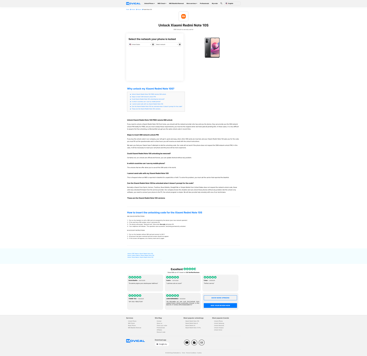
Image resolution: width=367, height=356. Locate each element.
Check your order (162, 325)
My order (215, 3)
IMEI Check (161, 3)
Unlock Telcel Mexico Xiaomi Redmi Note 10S (140, 257)
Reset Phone (132, 325)
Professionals (204, 3)
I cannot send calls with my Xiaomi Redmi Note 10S (147, 104)
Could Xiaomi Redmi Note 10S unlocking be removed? (148, 99)
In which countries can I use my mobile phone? (146, 101)
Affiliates (159, 330)
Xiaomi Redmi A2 (190, 325)
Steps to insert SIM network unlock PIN (144, 96)
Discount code (161, 332)
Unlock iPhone (218, 321)
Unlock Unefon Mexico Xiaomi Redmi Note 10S (140, 255)
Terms (183, 353)
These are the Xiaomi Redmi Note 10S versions (146, 109)
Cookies (199, 353)
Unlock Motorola (219, 325)
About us (159, 323)
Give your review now (220, 305)
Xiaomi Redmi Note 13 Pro (193, 327)
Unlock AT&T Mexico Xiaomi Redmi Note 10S (140, 253)
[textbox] (140, 44)
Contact (159, 321)
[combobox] (140, 44)
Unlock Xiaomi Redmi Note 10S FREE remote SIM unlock (149, 94)
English (230, 3)
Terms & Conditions (191, 353)
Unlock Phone (148, 3)
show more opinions (220, 298)
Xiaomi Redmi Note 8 (191, 323)
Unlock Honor (218, 330)
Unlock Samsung (219, 323)
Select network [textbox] (160, 44)
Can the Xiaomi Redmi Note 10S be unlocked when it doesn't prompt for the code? (157, 106)
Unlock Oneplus (219, 327)
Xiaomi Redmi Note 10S (192, 321)
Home (127, 9)
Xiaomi (139, 9)
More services (191, 3)
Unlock (133, 9)
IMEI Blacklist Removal (176, 3)
